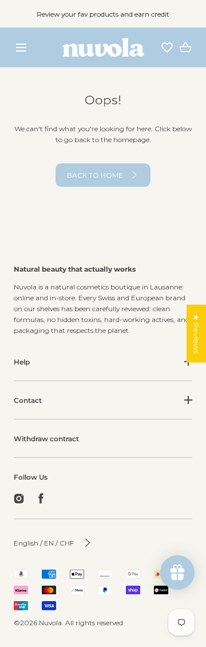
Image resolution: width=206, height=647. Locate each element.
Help (22, 362)
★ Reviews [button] (196, 333)
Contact (28, 400)
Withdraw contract (46, 438)
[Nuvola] (103, 47)
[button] (21, 47)
